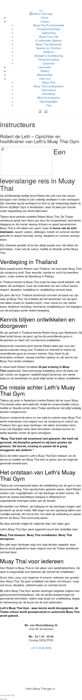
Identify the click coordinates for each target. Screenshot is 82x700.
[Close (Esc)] (1, 695)
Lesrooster (44, 67)
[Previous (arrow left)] (1, 699)
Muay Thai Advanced (48, 44)
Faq (48, 105)
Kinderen (48, 52)
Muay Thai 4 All (48, 37)
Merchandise (45, 75)
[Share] (5, 695)
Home (44, 17)
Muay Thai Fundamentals (48, 25)
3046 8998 (41, 648)
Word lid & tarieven (48, 98)
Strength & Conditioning (48, 56)
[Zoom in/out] (12, 695)
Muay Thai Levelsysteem (49, 86)
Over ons (44, 78)
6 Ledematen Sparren (48, 40)
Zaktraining (48, 33)
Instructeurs (49, 90)
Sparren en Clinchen (48, 48)
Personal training (49, 59)
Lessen (44, 21)
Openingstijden (49, 101)
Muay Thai (48, 82)
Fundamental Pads (48, 29)
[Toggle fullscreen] (9, 695)
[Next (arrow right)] (5, 699)
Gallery (45, 71)
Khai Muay (48, 94)
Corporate (49, 63)
